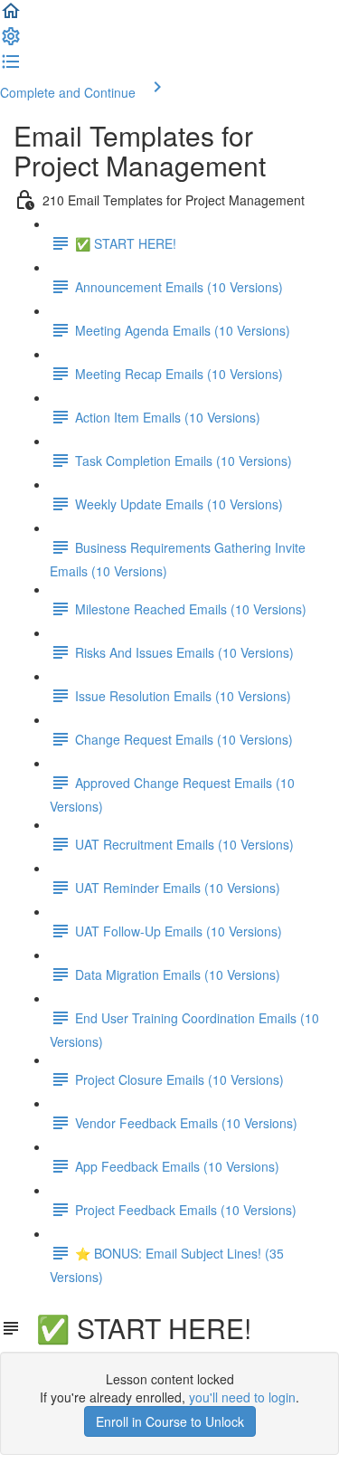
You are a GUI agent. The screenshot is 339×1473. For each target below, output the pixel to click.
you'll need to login (242, 1397)
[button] (11, 16)
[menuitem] (11, 42)
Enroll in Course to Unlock (170, 1421)
